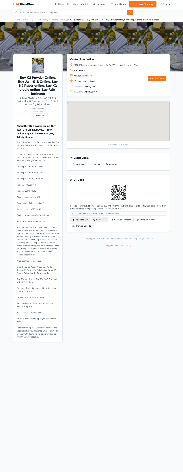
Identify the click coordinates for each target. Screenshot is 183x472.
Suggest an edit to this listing (118, 245)
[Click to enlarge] (118, 192)
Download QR (82, 220)
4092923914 (79, 70)
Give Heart (39, 115)
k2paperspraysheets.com (85, 81)
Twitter (97, 164)
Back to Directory (23, 20)
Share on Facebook (122, 220)
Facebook (80, 164)
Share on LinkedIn (83, 226)
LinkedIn (113, 164)
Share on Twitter (147, 220)
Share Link (101, 220)
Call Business (157, 78)
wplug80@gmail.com (83, 76)
